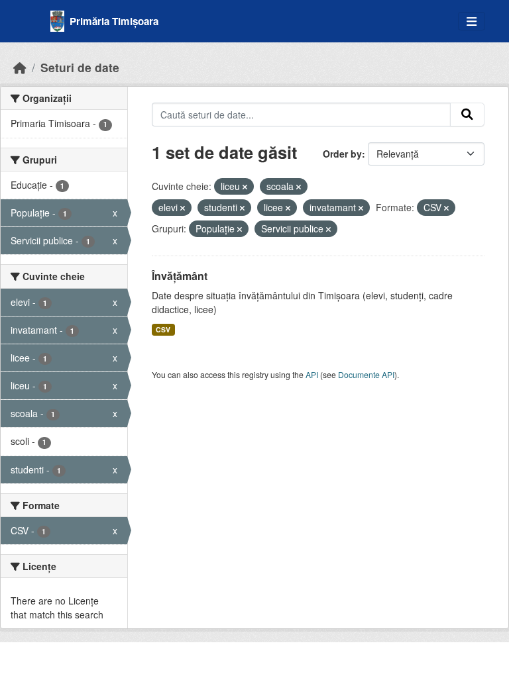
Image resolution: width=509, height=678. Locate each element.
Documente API (366, 374)
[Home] (20, 67)
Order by (342, 153)
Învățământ (179, 275)
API (312, 374)
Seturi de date (79, 67)
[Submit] (467, 114)
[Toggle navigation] (471, 21)
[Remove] (245, 186)
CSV (163, 329)
